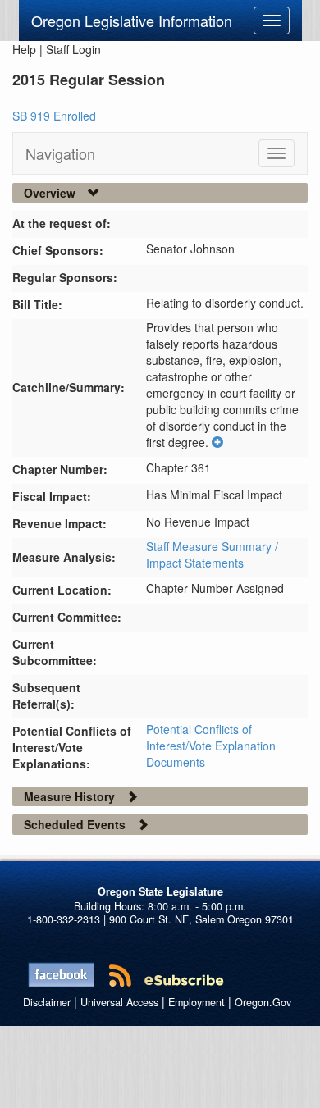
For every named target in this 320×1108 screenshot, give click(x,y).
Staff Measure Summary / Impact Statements (212, 554)
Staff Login (73, 49)
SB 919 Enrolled (54, 115)
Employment (196, 1002)
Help (24, 49)
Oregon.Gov (263, 1002)
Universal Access (119, 1002)
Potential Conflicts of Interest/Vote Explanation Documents (211, 745)
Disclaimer (47, 1002)
